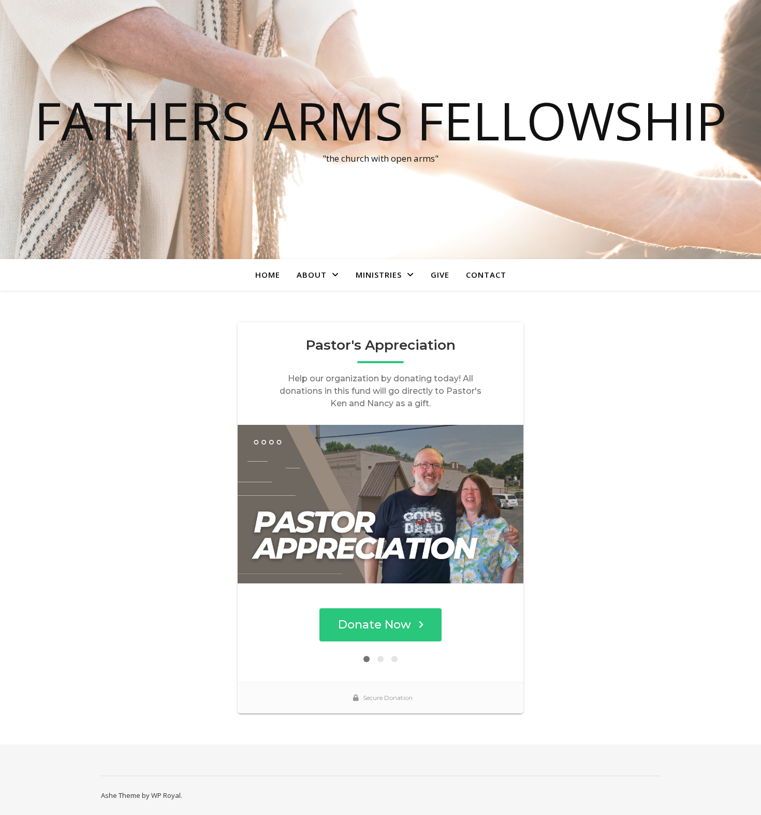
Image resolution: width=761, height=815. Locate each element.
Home (267, 274)
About (312, 274)
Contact (486, 274)
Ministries (379, 274)
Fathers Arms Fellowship (380, 120)
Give (440, 274)
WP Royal (166, 795)
